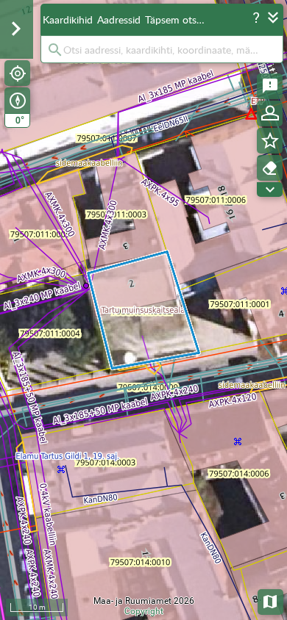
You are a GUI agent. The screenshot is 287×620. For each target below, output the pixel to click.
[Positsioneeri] (17, 73)
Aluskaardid (271, 600)
